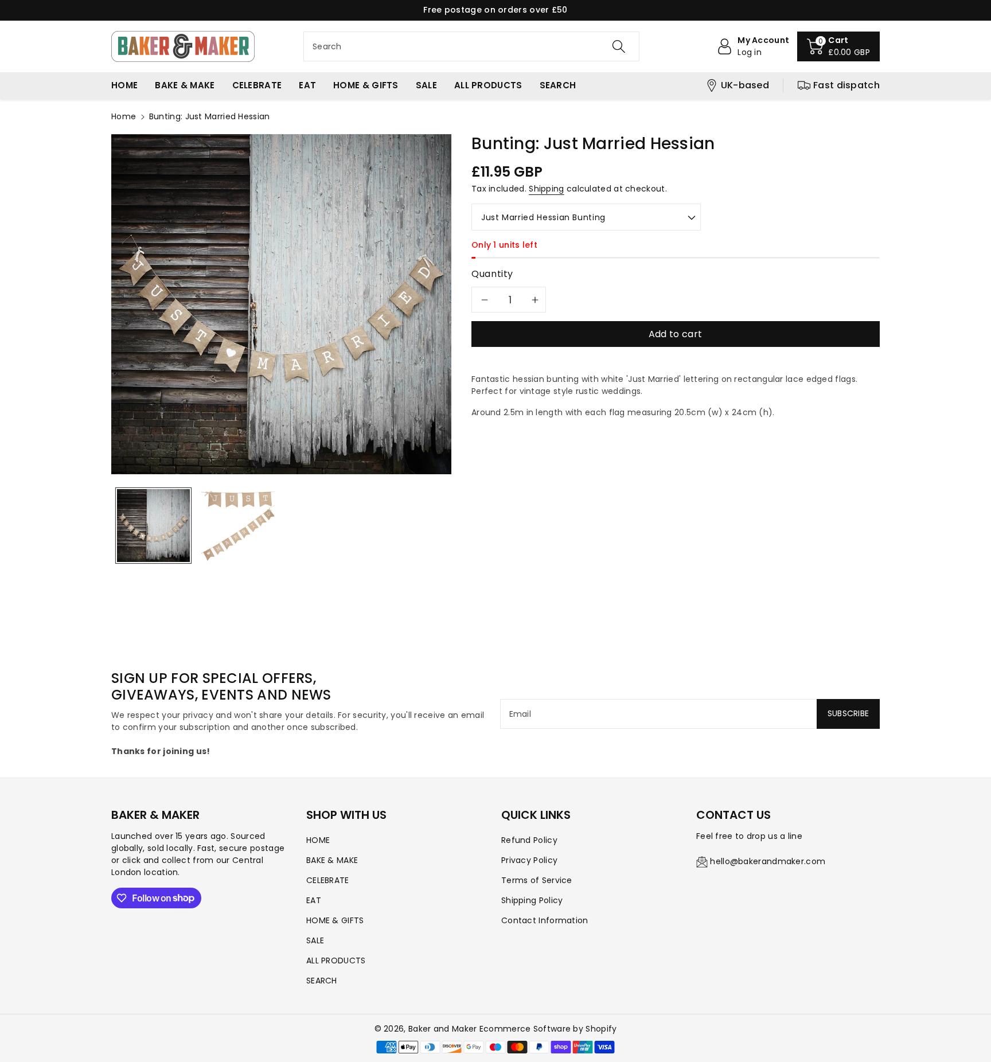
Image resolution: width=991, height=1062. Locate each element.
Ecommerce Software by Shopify (548, 1028)
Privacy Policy (529, 860)
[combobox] (471, 46)
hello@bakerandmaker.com (767, 861)
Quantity (492, 273)
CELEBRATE (327, 880)
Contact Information (544, 920)
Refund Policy (529, 840)
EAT (313, 900)
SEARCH (321, 980)
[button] (838, 46)
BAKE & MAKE (332, 860)
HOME (318, 840)
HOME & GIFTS (335, 920)
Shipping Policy (532, 900)
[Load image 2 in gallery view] (237, 525)
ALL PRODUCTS (336, 960)
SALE (315, 940)
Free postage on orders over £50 (495, 9)
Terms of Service (536, 880)
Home (123, 116)
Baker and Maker (442, 1028)
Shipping (546, 188)
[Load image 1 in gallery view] (153, 525)
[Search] (619, 46)
